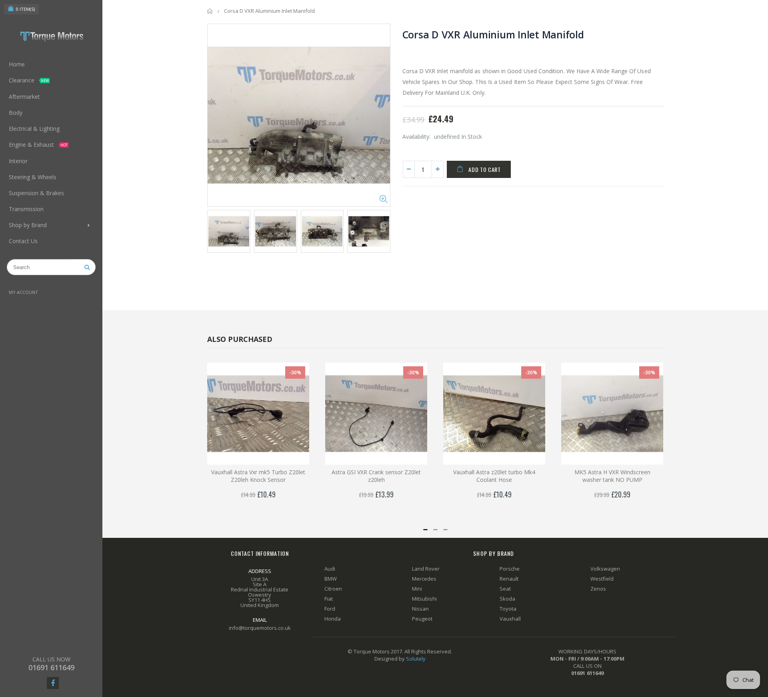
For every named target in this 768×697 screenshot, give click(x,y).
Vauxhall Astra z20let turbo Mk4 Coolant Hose (494, 475)
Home (210, 11)
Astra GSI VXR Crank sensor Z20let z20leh (376, 475)
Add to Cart (484, 169)
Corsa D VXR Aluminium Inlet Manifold (493, 34)
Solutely (416, 658)
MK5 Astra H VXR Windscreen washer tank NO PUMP (612, 475)
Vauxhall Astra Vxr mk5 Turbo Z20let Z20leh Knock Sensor (258, 475)
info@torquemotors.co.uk (260, 627)
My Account (23, 292)
